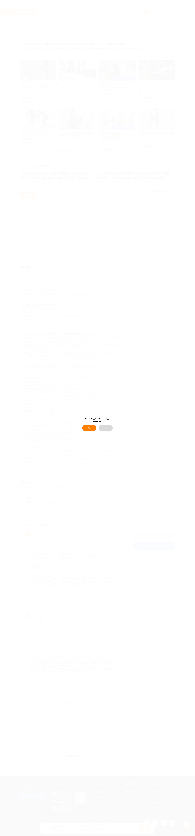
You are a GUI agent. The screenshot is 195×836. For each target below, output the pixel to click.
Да (89, 428)
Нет (106, 428)
